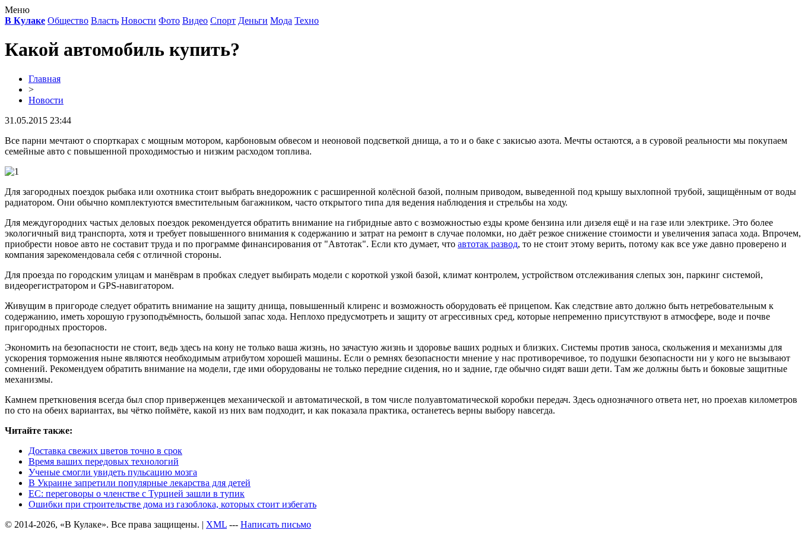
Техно (306, 20)
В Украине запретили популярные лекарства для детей (139, 483)
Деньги (253, 20)
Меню (17, 10)
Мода (281, 20)
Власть (105, 20)
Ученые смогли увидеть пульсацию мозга (112, 472)
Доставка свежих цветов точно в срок (105, 451)
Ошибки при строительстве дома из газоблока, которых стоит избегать (172, 504)
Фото (169, 20)
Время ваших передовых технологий (103, 461)
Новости (138, 20)
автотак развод (488, 244)
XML (216, 524)
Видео (195, 20)
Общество (67, 20)
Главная (44, 79)
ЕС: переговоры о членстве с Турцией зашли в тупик (136, 493)
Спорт (223, 20)
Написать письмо (275, 524)
